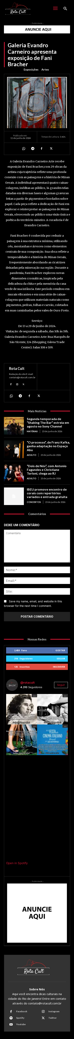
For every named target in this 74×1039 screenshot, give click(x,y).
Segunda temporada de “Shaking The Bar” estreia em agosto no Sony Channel (48, 422)
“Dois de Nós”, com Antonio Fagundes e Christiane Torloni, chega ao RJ (47, 469)
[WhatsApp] (23, 149)
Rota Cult (16, 368)
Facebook (21, 1011)
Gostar (60, 650)
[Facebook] (42, 149)
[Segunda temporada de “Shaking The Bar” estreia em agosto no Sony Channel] (14, 426)
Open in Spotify (17, 863)
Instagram (53, 1011)
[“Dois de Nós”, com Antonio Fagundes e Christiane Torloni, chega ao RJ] (14, 473)
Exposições (31, 69)
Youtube (21, 1024)
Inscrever (59, 666)
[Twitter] (51, 149)
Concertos (34, 502)
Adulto (31, 455)
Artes (45, 69)
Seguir (61, 658)
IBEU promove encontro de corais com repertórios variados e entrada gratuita (47, 493)
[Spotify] (11, 1018)
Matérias (32, 431)
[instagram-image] (21, 709)
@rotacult (27, 682)
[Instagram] (17, 384)
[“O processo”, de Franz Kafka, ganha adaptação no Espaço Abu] (14, 449)
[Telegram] (33, 149)
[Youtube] (11, 1024)
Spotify (20, 1017)
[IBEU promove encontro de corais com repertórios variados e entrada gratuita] (14, 496)
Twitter (52, 1017)
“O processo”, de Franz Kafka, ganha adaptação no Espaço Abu (48, 446)
